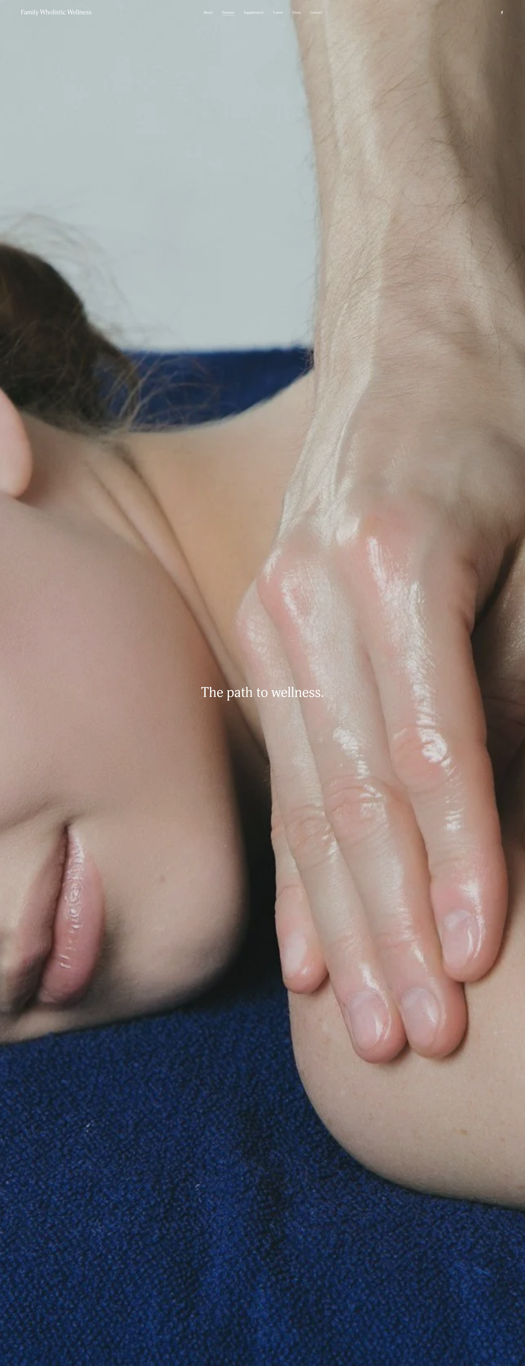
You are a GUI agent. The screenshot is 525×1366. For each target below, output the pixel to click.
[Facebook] (502, 12)
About (208, 12)
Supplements (254, 12)
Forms (278, 12)
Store (296, 12)
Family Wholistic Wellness (56, 12)
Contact (316, 12)
